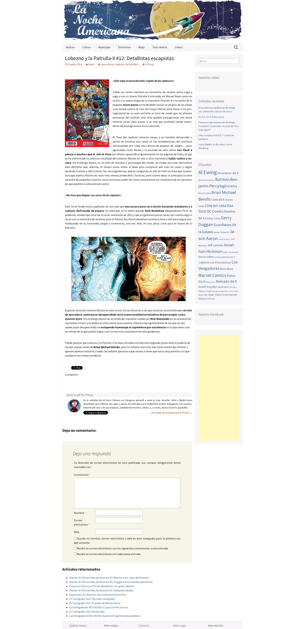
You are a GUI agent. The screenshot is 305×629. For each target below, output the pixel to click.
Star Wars (233, 287)
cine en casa (215, 205)
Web (76, 532)
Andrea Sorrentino (206, 180)
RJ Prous (149, 64)
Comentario (82, 474)
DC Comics (215, 211)
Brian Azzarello (204, 193)
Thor (231, 291)
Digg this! (131, 381)
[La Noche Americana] (152, 21)
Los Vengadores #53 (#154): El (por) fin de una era (98, 607)
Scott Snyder (207, 287)
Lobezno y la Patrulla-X (126, 64)
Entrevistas (124, 47)
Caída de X (217, 199)
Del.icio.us (137, 381)
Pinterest (89, 381)
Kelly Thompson (230, 252)
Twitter (76, 381)
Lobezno (204, 262)
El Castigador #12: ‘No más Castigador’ (92, 599)
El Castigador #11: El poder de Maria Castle (94, 603)
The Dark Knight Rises (220, 291)
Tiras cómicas (159, 47)
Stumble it (124, 381)
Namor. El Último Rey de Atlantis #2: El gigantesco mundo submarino (111, 582)
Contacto (144, 625)
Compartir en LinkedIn (110, 381)
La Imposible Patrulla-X (224, 257)
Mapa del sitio (215, 625)
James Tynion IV (221, 232)
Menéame (103, 381)
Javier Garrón (224, 239)
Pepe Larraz (211, 282)
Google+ (82, 381)
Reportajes (104, 47)
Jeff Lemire (215, 245)
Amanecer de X (228, 173)
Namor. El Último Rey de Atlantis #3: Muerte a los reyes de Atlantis (109, 577)
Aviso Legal (179, 625)
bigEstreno (228, 186)
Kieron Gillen (206, 257)
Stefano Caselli (205, 291)
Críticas (86, 47)
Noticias (70, 47)
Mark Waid (226, 269)
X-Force (211, 298)
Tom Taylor (208, 294)
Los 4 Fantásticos (220, 262)
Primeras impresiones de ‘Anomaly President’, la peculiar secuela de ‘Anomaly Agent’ (218, 126)
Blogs (141, 47)
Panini (91, 64)
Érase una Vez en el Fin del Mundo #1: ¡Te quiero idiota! (101, 586)
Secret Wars (223, 287)
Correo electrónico (82, 522)
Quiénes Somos (77, 625)
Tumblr (96, 381)
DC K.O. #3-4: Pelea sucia (211, 116)
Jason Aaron (107, 64)
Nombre (80, 513)
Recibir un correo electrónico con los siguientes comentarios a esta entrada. (122, 548)
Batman (222, 179)
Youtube (215, 84)
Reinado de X (226, 281)
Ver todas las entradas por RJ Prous (171, 412)
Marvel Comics (212, 275)
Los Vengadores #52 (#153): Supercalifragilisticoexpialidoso (104, 616)
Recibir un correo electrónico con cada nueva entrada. (109, 554)
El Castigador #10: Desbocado (87, 611)
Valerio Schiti (222, 294)
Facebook (69, 381)
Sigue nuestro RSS (236, 84)
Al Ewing (207, 172)
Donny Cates (212, 218)
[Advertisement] (218, 388)
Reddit (117, 381)
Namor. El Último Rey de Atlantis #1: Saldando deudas (101, 590)
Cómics (179, 47)
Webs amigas (111, 625)
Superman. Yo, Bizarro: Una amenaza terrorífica (97, 594)
